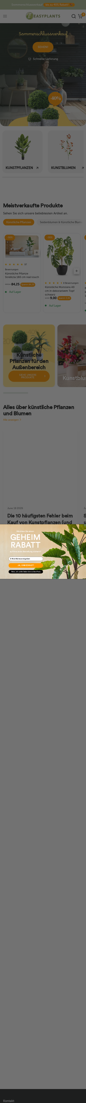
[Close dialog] (85, 525)
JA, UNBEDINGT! (26, 565)
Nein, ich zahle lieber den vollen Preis (25, 571)
